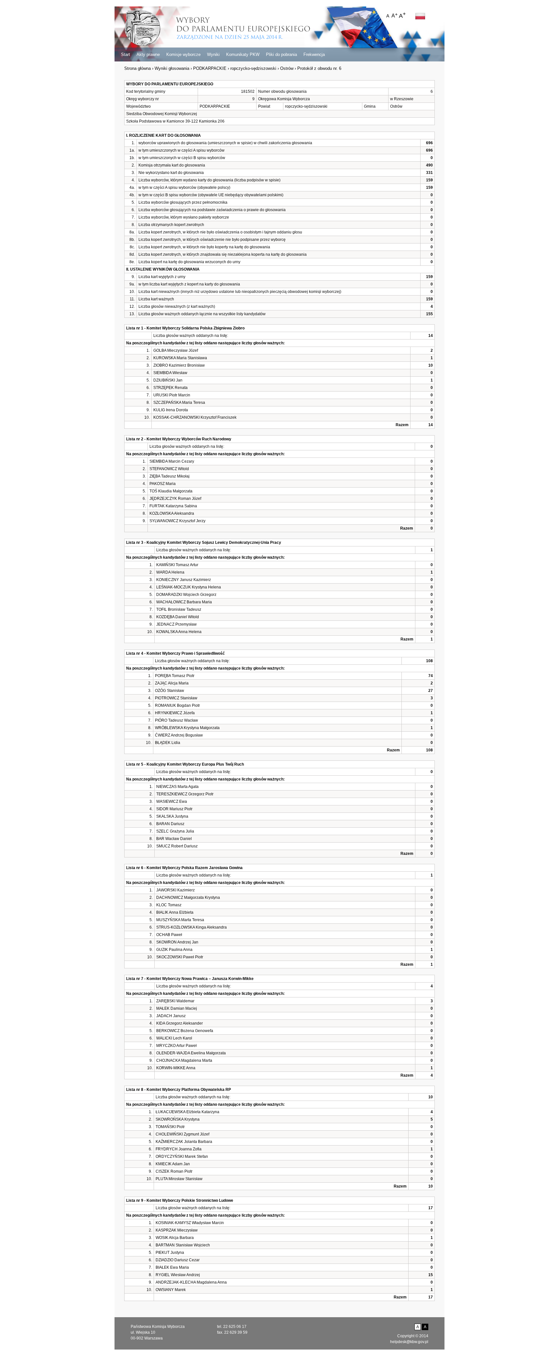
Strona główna (137, 68)
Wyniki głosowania (172, 68)
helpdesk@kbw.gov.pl (409, 1342)
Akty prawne (148, 54)
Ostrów (286, 68)
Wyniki (213, 54)
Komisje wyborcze (183, 54)
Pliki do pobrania (281, 54)
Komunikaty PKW (242, 54)
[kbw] (142, 29)
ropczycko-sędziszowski (253, 68)
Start (125, 54)
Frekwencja (314, 54)
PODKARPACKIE (209, 68)
